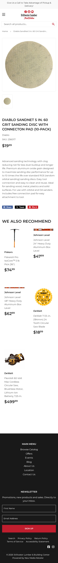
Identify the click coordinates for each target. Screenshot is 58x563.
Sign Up (29, 528)
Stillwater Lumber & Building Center (32, 555)
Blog (29, 462)
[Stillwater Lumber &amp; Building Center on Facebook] (48, 547)
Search (11, 538)
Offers (29, 453)
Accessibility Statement (37, 541)
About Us (29, 466)
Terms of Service (15, 541)
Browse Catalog (29, 449)
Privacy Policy (25, 538)
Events (29, 457)
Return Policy (41, 538)
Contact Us (29, 474)
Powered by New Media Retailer (28, 558)
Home (5, 31)
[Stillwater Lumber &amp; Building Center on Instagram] (53, 547)
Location (29, 470)
